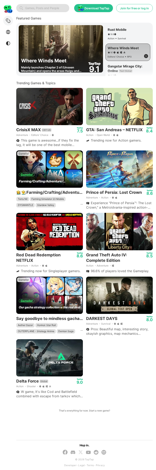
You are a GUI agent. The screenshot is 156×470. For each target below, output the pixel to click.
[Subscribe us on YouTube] (88, 452)
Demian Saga (66, 331)
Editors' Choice (39, 134)
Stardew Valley (45, 205)
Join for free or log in (134, 8)
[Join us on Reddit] (96, 452)
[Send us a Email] (103, 452)
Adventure (22, 134)
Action (89, 134)
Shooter (31, 386)
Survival (105, 323)
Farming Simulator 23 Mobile (47, 198)
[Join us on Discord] (72, 452)
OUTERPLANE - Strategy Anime (36, 331)
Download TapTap (96, 8)
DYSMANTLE (25, 205)
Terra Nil (22, 198)
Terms (90, 465)
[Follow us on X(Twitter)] (80, 452)
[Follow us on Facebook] (65, 452)
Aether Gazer (25, 325)
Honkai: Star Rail (46, 325)
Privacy (100, 465)
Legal (81, 465)
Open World (103, 134)
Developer (70, 465)
